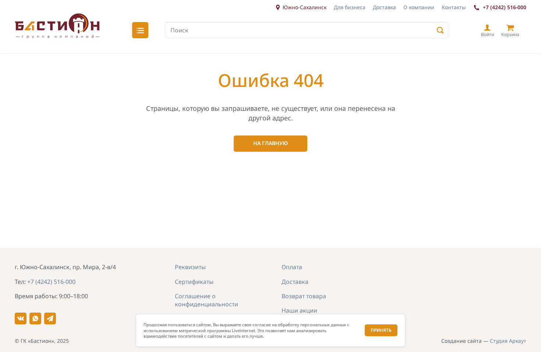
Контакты (454, 7)
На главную (270, 143)
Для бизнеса (349, 7)
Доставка (384, 7)
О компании (418, 7)
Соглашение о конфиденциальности (206, 300)
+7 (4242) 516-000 (504, 7)
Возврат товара (304, 296)
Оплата (292, 267)
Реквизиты (190, 267)
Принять (381, 330)
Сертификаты (194, 282)
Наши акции (299, 310)
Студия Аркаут (508, 340)
